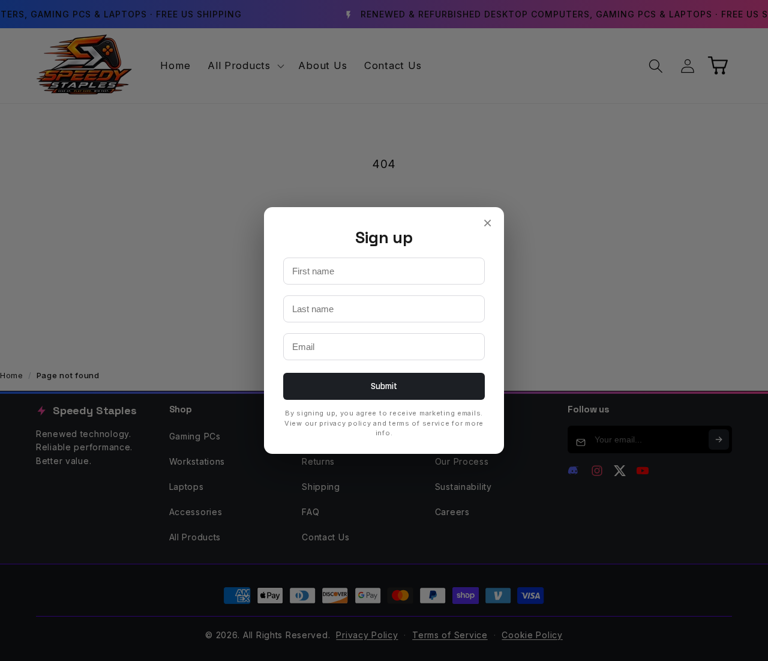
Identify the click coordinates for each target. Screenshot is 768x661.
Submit (384, 386)
